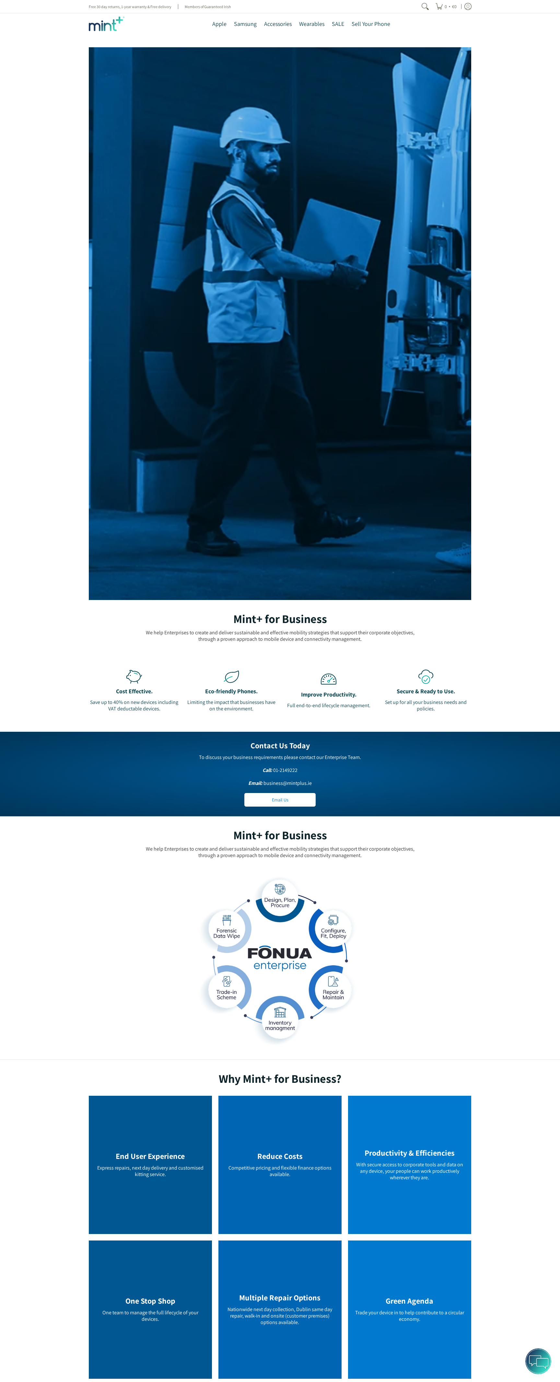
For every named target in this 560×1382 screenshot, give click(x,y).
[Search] (425, 6)
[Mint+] (106, 23)
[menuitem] (446, 6)
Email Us (280, 800)
